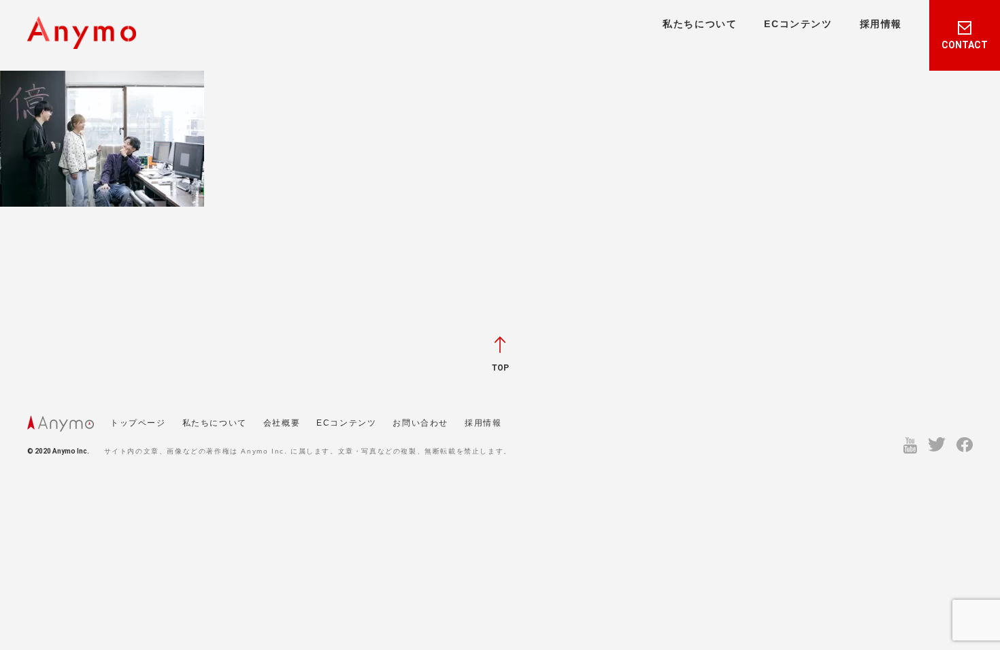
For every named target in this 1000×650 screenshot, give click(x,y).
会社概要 (281, 423)
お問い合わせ (420, 423)
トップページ (138, 423)
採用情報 (881, 23)
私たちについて (700, 23)
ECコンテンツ (798, 23)
